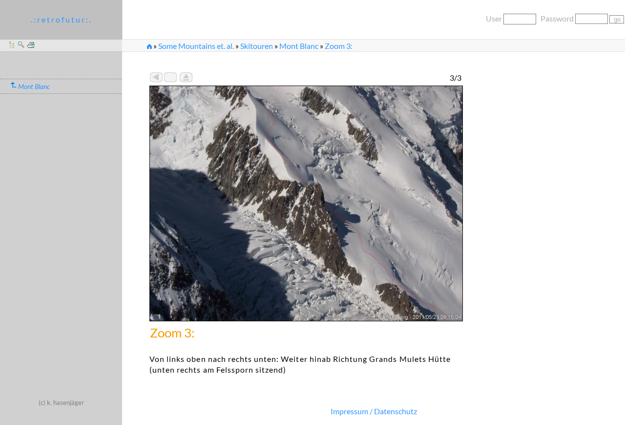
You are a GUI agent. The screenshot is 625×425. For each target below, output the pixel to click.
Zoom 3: (339, 45)
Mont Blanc (298, 45)
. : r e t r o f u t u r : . (61, 19)
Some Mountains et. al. (196, 45)
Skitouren (256, 45)
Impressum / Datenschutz (374, 411)
